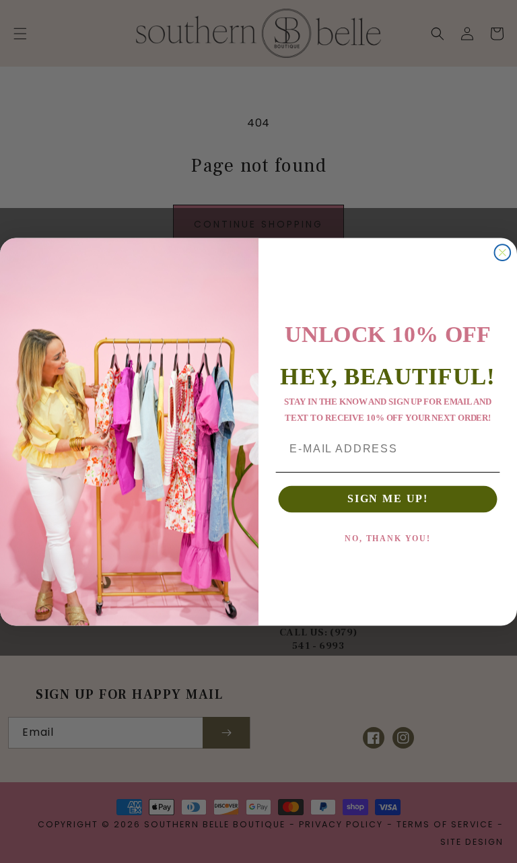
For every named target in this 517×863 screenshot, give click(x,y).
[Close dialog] (503, 252)
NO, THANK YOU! (388, 538)
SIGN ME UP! (387, 498)
